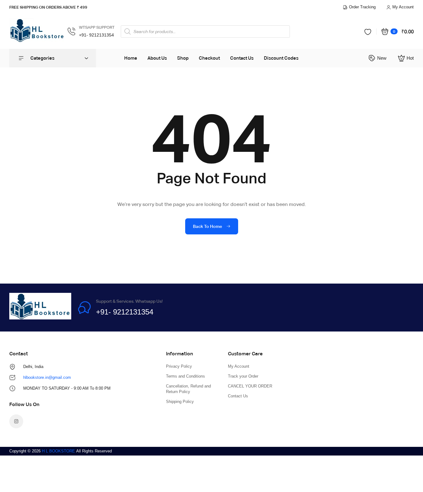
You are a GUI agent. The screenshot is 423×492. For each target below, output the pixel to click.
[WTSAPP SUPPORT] (71, 31)
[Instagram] (16, 421)
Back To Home (208, 226)
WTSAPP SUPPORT (97, 27)
